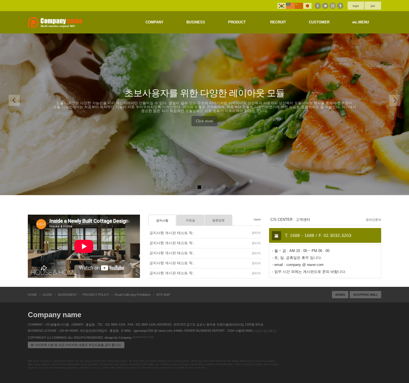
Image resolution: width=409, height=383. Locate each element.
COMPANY (155, 22)
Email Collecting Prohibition (133, 294)
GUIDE (47, 294)
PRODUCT (237, 22)
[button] (14, 97)
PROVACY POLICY (96, 294)
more (257, 219)
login (356, 6)
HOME (32, 294)
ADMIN (340, 294)
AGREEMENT (67, 294)
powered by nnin (143, 337)
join (373, 6)
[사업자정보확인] (264, 331)
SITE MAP (163, 294)
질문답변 (218, 220)
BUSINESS (195, 22)
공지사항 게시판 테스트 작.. (172, 233)
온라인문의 (373, 219)
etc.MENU (360, 22)
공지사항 (162, 220)
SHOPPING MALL (365, 294)
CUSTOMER (319, 22)
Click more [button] (204, 121)
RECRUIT (278, 22)
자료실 (190, 220)
